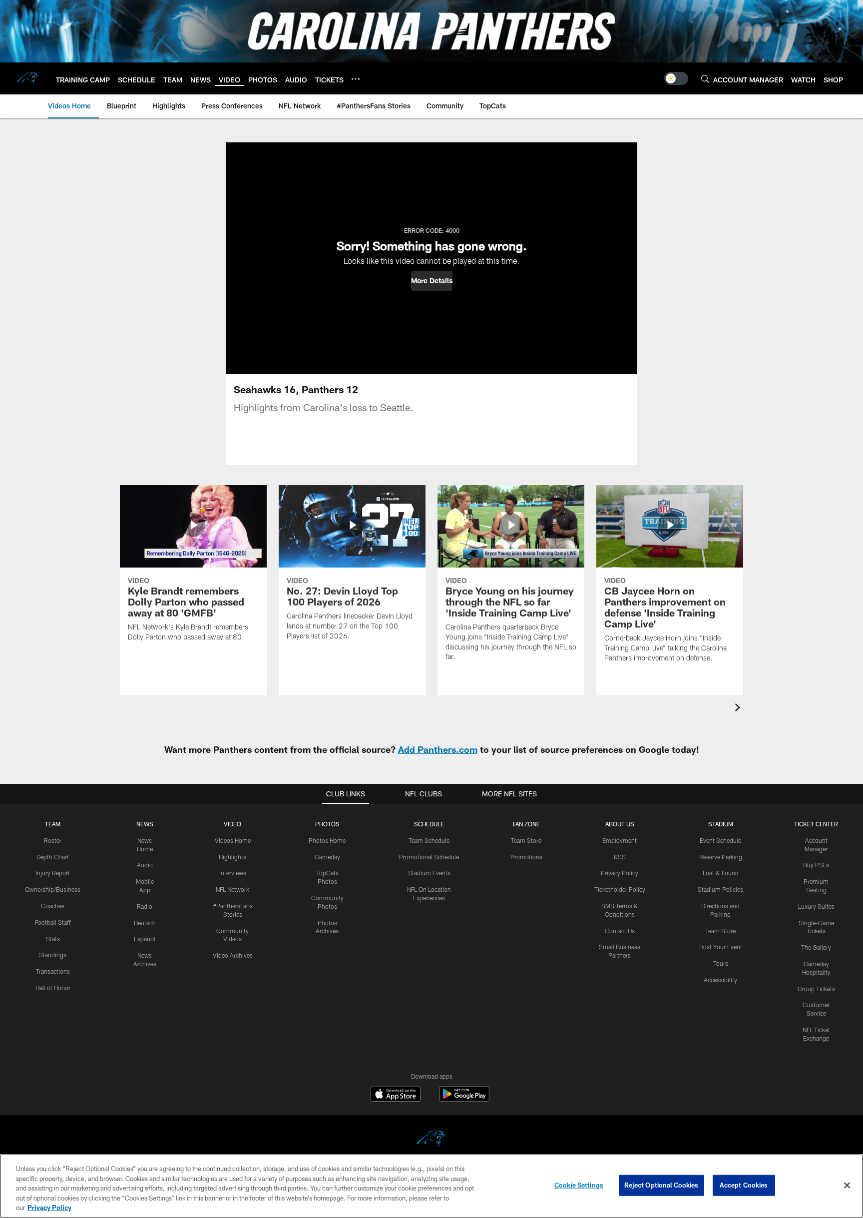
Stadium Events (429, 872)
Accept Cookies (744, 1185)
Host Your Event (720, 946)
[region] (431, 1186)
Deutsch (145, 922)
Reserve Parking (720, 856)
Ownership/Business (52, 889)
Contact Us (620, 930)
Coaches (52, 905)
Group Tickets (816, 988)
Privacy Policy (619, 872)
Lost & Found (721, 872)
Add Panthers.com (437, 749)
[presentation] (739, 708)
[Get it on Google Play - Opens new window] (464, 1099)
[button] (431, 281)
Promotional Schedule (429, 856)
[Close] (847, 1186)
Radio (144, 906)
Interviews (232, 872)
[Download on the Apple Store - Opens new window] (395, 1095)
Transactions (53, 971)
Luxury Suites (816, 906)
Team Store (526, 840)
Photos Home (327, 840)
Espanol (144, 938)
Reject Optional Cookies (661, 1185)
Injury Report (52, 872)
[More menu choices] (356, 79)
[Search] (705, 78)
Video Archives (233, 955)
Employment (619, 840)
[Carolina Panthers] (431, 1140)
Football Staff (53, 922)
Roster (52, 840)
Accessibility (720, 979)
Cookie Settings (578, 1185)
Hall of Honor (52, 987)
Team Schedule (429, 840)
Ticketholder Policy (619, 889)
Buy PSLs (816, 864)
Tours (720, 963)
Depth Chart (52, 856)
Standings (52, 954)
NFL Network (232, 889)
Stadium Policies (720, 889)
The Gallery (816, 947)
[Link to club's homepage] (28, 78)
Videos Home (233, 840)
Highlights (232, 856)
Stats (53, 938)
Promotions (526, 856)
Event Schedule (720, 840)
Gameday (327, 856)
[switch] (676, 78)
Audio (145, 864)
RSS (620, 856)
